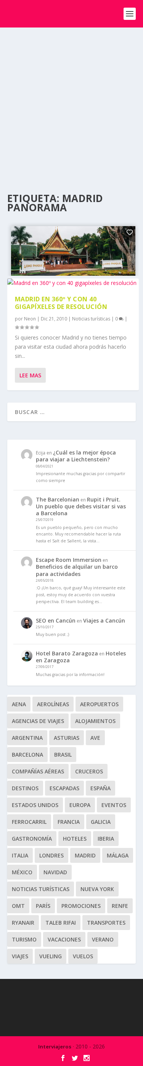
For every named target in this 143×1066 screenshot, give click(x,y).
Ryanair (23, 922)
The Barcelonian (57, 499)
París (43, 905)
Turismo (24, 939)
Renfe (120, 905)
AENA (19, 704)
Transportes (106, 922)
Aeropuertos (99, 704)
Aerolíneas (53, 704)
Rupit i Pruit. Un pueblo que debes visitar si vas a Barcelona (81, 506)
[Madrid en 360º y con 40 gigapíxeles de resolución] (73, 283)
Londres (51, 855)
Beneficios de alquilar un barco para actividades (77, 570)
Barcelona (27, 754)
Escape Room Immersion (68, 559)
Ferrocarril (29, 821)
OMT (18, 905)
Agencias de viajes (38, 721)
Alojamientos (95, 721)
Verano (103, 939)
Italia (20, 855)
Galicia (101, 821)
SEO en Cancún (56, 620)
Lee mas (30, 375)
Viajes (20, 956)
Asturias (66, 737)
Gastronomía (32, 838)
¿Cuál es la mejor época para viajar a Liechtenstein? (76, 456)
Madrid (85, 855)
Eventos (113, 805)
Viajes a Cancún (104, 620)
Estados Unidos (35, 805)
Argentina (27, 737)
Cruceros (89, 771)
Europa (79, 805)
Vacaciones (64, 939)
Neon (30, 318)
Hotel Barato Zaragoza (67, 653)
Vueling (50, 956)
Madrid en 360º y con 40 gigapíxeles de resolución (61, 303)
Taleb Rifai (60, 922)
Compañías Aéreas (38, 771)
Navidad (55, 872)
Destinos (25, 788)
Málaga (118, 855)
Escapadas (64, 788)
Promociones (81, 905)
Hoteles (75, 838)
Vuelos (83, 956)
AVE (95, 737)
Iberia (106, 838)
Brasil (63, 754)
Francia (69, 821)
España (100, 788)
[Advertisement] (71, 103)
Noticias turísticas (91, 318)
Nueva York (97, 889)
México (22, 872)
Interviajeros (54, 1046)
